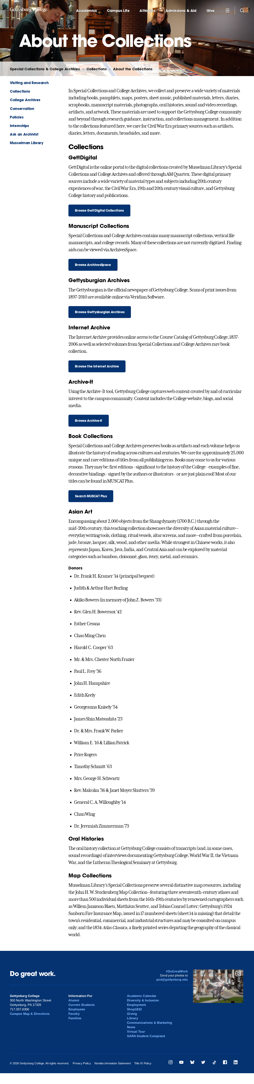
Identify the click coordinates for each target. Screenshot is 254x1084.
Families (74, 1018)
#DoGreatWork (177, 971)
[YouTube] (181, 1063)
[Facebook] (225, 1063)
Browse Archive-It (88, 420)
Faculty (74, 1014)
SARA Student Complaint (146, 1036)
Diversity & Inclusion (143, 1000)
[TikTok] (214, 1063)
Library (132, 1018)
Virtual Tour (136, 1031)
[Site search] (242, 10)
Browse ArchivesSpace (93, 265)
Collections (96, 69)
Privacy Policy (82, 1063)
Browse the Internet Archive (97, 366)
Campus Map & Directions (29, 1014)
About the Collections (132, 69)
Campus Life (118, 11)
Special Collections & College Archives (45, 69)
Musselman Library (26, 143)
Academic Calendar (141, 996)
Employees (76, 1009)
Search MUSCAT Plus (91, 496)
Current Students (81, 1005)
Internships (19, 126)
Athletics (147, 11)
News (131, 1027)
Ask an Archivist (24, 134)
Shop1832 (134, 1009)
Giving (132, 1014)
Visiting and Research (29, 83)
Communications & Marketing (149, 1022)
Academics (86, 11)
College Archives (25, 100)
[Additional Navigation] (227, 10)
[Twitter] (203, 1063)
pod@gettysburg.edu (172, 979)
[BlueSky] (192, 1063)
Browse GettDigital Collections (99, 210)
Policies (16, 117)
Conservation (22, 108)
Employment (136, 1005)
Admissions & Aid (180, 11)
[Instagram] (170, 1063)
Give (210, 11)
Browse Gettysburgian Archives (99, 312)
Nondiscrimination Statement (112, 1063)
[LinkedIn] (236, 1063)
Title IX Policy (142, 1063)
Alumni (73, 1000)
